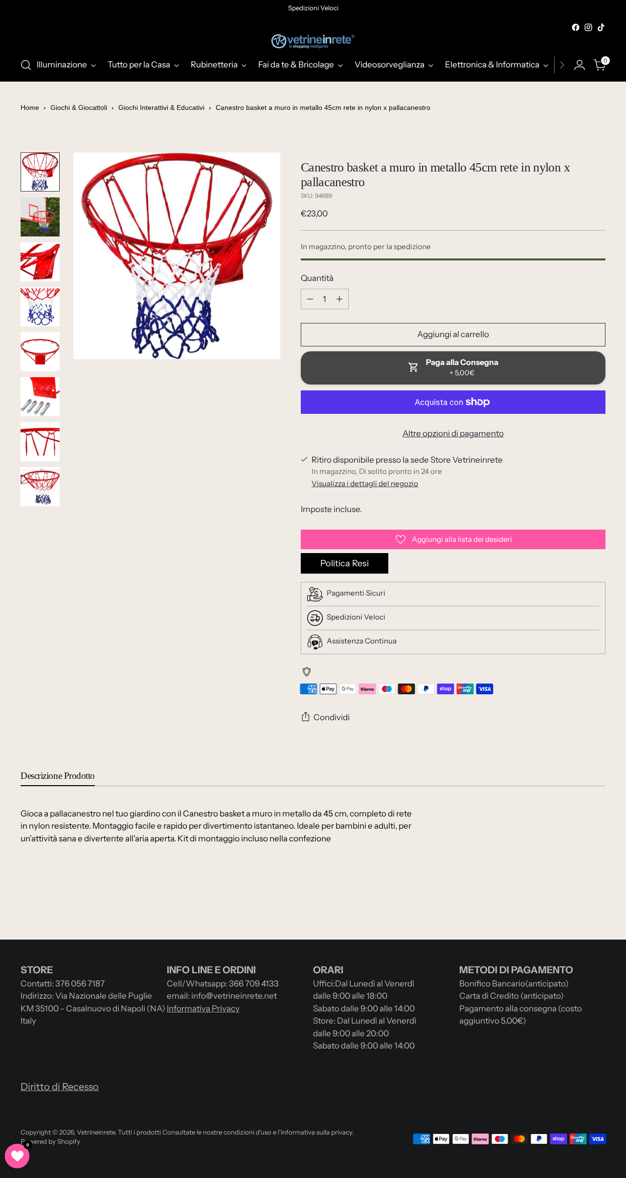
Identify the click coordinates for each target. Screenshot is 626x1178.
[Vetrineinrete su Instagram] (588, 27)
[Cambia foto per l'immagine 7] (40, 441)
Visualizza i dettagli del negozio (365, 483)
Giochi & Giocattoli (78, 107)
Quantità (317, 278)
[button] (17, 1156)
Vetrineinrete (96, 1132)
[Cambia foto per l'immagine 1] (40, 172)
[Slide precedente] (574, 906)
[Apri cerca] (26, 65)
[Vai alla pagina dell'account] (579, 65)
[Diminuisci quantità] (310, 299)
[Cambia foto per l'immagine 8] (40, 486)
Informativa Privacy (203, 1008)
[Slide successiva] (597, 906)
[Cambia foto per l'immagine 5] (40, 351)
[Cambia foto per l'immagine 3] (40, 261)
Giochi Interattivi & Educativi (161, 107)
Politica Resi (344, 563)
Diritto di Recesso (60, 1086)
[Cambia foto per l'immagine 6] (40, 396)
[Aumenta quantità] (339, 299)
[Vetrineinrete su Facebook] (575, 27)
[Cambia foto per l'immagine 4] (40, 306)
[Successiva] (562, 65)
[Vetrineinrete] (313, 41)
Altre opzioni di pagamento (453, 433)
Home (30, 107)
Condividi (331, 717)
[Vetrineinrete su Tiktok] (601, 27)
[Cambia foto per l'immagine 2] (40, 216)
